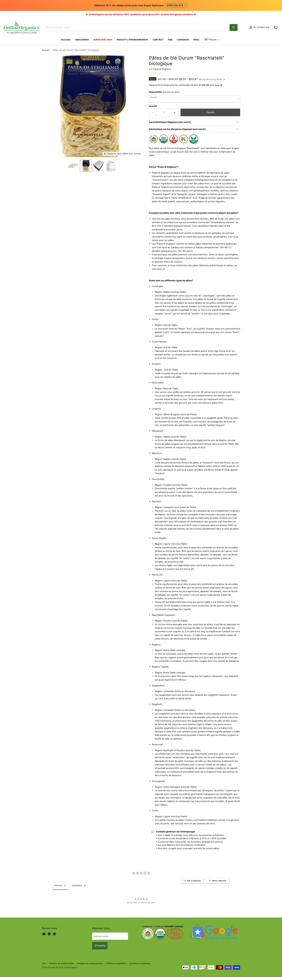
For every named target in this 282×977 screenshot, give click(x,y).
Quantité (153, 106)
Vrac (196, 39)
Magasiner (82, 39)
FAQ (170, 39)
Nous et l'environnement (132, 39)
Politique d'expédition (116, 963)
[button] (212, 39)
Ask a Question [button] (194, 880)
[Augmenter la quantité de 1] (174, 112)
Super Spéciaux (103, 39)
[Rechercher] (233, 27)
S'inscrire (99, 945)
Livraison (183, 39)
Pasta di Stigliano (162, 69)
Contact (158, 39)
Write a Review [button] (219, 880)
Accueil (66, 39)
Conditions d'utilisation (139, 963)
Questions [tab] (77, 885)
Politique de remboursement (90, 963)
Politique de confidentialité (61, 963)
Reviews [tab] (58, 885)
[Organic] (73, 166)
